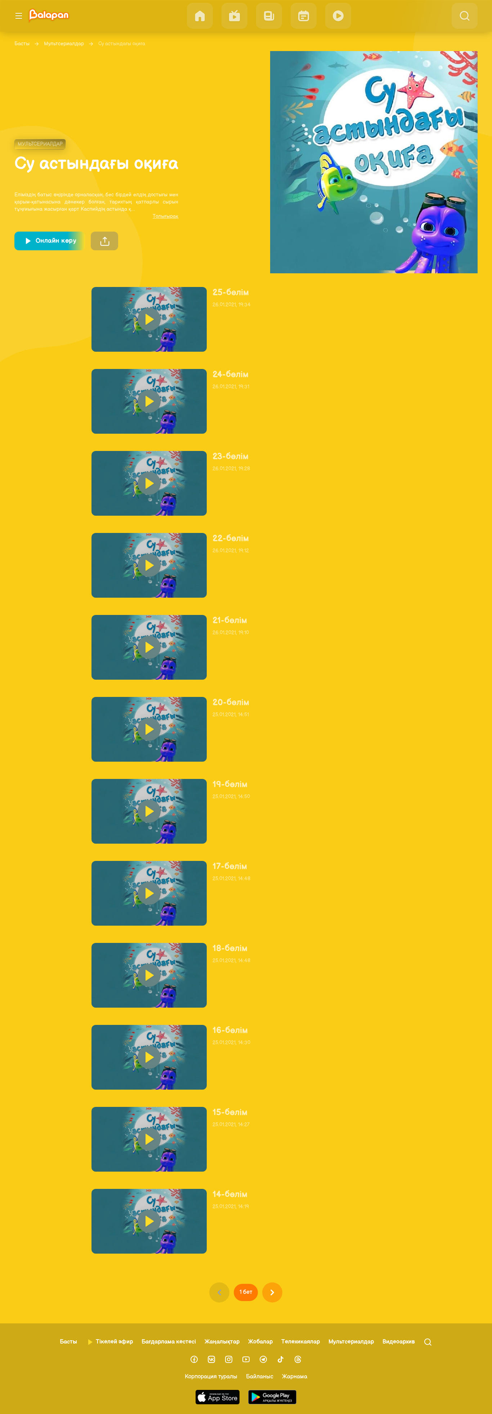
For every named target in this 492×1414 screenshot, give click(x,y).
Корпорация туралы (211, 1376)
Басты (22, 44)
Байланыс (259, 1376)
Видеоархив (399, 1341)
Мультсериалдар (64, 44)
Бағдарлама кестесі (169, 1341)
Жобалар (260, 1341)
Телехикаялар (300, 1341)
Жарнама (294, 1376)
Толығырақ (165, 216)
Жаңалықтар (222, 1341)
